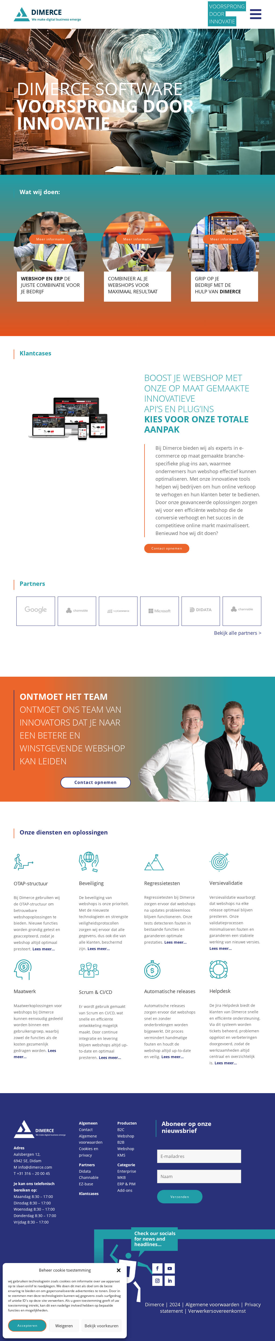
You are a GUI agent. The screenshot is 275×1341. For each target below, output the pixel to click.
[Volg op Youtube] (170, 1268)
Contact (86, 1129)
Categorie (126, 1164)
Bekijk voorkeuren (101, 1325)
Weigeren (64, 1325)
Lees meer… (43, 948)
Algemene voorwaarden (212, 1304)
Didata (85, 1171)
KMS (121, 1155)
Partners (87, 1164)
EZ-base (86, 1183)
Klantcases (89, 1193)
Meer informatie (50, 239)
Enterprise (126, 1171)
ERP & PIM (126, 1183)
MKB (121, 1177)
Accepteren (27, 1325)
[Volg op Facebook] (157, 1268)
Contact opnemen (166, 548)
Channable (89, 1177)
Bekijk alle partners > (237, 633)
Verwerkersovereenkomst (217, 1311)
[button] (118, 1270)
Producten (127, 1123)
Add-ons (124, 1190)
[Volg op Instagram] (157, 1281)
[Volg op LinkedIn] (170, 1281)
